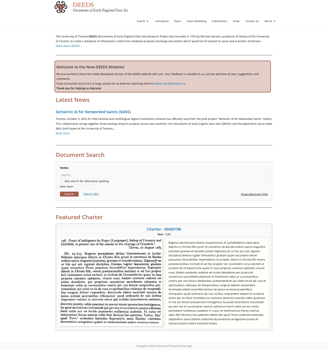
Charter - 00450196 (164, 229)
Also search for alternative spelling (87, 181)
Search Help (91, 194)
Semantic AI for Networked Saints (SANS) (93, 111)
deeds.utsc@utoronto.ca (169, 83)
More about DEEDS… (69, 46)
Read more (63, 133)
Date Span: (67, 186)
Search (69, 194)
